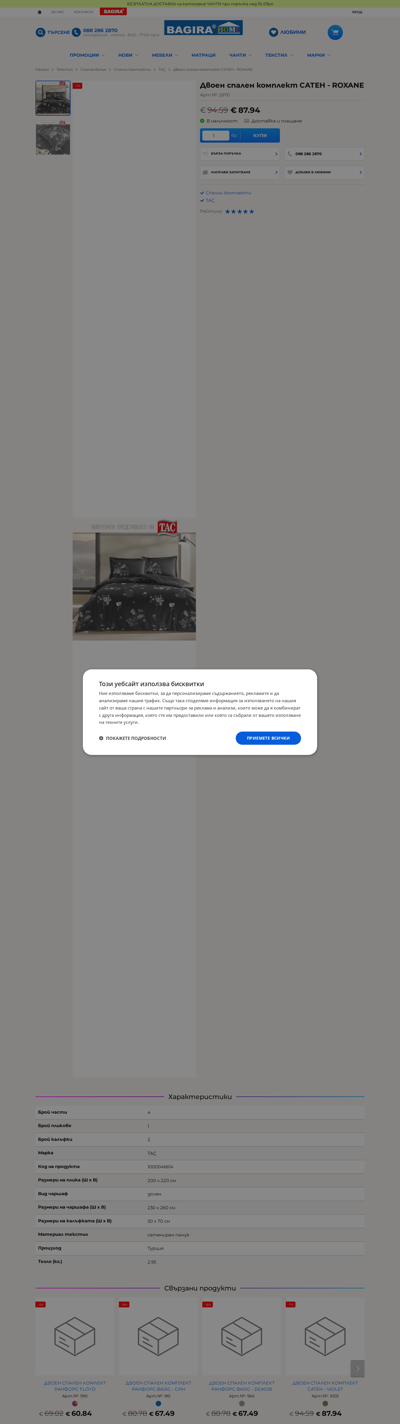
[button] (132, 738)
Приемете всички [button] (268, 737)
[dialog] (200, 712)
